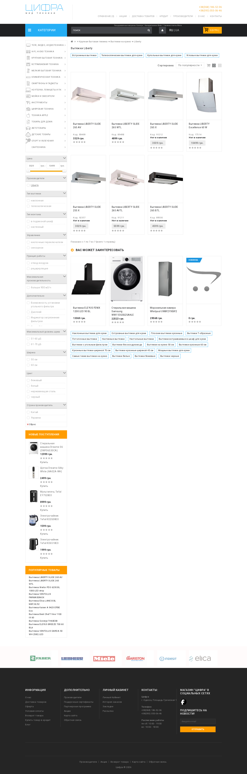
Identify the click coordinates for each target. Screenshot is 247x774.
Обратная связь (73, 720)
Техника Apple (40, 115)
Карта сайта (70, 715)
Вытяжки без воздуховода (127, 344)
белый (34, 385)
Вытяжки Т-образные (199, 333)
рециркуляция (39, 268)
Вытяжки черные (169, 356)
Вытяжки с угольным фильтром (90, 344)
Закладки (108, 706)
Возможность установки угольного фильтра (45, 304)
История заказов (112, 702)
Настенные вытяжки (113, 339)
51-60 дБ (36, 338)
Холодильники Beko (153, 25)
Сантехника (39, 147)
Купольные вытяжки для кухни (164, 55)
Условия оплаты (34, 711)
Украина (36, 417)
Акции (67, 711)
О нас (28, 697)
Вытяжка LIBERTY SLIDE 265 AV (45, 577)
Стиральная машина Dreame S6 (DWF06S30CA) (51, 447)
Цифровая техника (43, 109)
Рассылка (108, 711)
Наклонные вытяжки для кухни (89, 333)
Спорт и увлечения (43, 141)
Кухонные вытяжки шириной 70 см (91, 350)
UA (177, 30)
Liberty (35, 185)
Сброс (32, 424)
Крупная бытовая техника (47, 58)
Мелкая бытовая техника (46, 70)
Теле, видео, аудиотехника (48, 45)
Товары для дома (42, 121)
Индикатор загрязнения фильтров (45, 319)
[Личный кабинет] (162, 30)
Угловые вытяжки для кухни (202, 55)
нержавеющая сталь (43, 391)
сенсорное (37, 247)
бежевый (36, 380)
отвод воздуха (39, 263)
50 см (34, 359)
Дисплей (36, 312)
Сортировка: (166, 65)
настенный (37, 227)
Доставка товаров (35, 702)
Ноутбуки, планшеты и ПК (46, 90)
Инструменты (39, 102)
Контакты (216, 16)
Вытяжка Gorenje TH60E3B (43, 621)
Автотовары (39, 128)
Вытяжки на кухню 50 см (160, 344)
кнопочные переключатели (47, 242)
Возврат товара (34, 715)
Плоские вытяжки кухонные (166, 333)
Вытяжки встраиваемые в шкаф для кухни (182, 339)
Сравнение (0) (106, 16)
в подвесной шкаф (42, 221)
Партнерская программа (77, 706)
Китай (34, 412)
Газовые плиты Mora (172, 25)
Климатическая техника (46, 77)
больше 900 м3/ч (41, 287)
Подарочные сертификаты (79, 702)
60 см (34, 365)
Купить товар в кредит (38, 720)
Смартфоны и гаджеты (45, 83)
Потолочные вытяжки (84, 339)
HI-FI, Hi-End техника (43, 51)
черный (35, 397)
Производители (183, 16)
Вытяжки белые (121, 356)
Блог (27, 724)
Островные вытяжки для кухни (129, 333)
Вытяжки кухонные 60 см (193, 344)
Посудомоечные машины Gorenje (128, 25)
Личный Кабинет (112, 697)
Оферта (29, 706)
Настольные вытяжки (142, 339)
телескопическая (41, 206)
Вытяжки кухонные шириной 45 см (134, 350)
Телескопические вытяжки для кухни (121, 55)
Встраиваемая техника (45, 64)
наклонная (37, 200)
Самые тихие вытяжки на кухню (89, 356)
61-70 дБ (36, 344)
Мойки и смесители (43, 96)
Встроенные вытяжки (84, 55)
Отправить (198, 729)
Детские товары (41, 134)
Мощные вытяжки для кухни (174, 350)
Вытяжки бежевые (145, 356)
